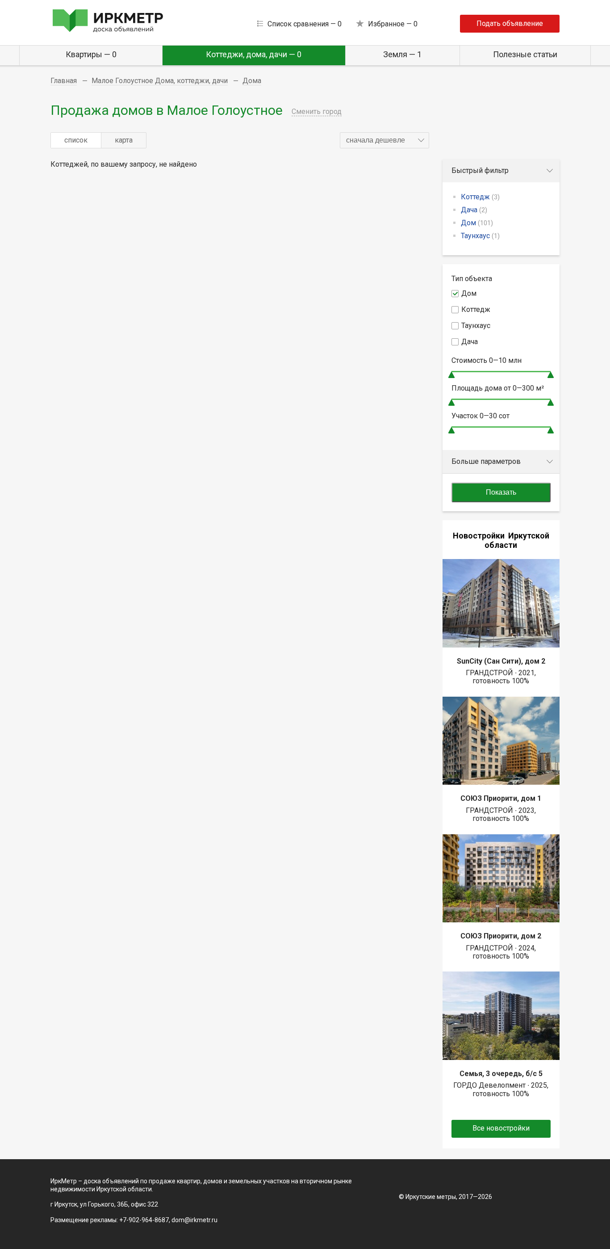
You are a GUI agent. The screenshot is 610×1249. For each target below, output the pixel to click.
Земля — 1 (402, 54)
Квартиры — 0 (91, 54)
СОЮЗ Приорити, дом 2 (500, 936)
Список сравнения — (304, 24)
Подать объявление (509, 23)
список (76, 140)
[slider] (451, 374)
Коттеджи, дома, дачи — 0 (253, 54)
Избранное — (393, 24)
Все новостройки (501, 1128)
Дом (477, 223)
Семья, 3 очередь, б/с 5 (501, 1073)
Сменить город (317, 111)
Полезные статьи (525, 54)
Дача (474, 210)
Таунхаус (480, 235)
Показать (501, 492)
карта (124, 140)
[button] (384, 140)
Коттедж (480, 197)
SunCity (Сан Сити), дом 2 (501, 661)
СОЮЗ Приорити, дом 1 (500, 798)
